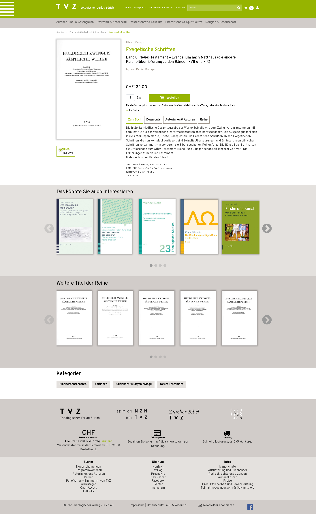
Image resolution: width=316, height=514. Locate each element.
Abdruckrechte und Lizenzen (227, 474)
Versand (107, 441)
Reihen (88, 477)
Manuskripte (227, 467)
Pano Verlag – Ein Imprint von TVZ (88, 481)
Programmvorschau (89, 470)
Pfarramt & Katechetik (112, 22)
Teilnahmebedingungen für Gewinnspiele (227, 488)
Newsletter (158, 477)
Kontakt (180, 7)
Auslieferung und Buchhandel (227, 470)
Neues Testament (171, 384)
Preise (227, 481)
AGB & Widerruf (176, 505)
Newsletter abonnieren (218, 505)
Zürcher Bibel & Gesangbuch (75, 22)
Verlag (158, 470)
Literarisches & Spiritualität (183, 22)
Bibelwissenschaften (72, 384)
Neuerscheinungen (88, 467)
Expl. (140, 98)
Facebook (158, 481)
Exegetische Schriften (119, 32)
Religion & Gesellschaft (220, 22)
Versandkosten (227, 477)
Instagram (158, 488)
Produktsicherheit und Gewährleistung (227, 484)
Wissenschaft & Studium (146, 22)
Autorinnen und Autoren (88, 474)
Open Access (88, 488)
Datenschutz (155, 505)
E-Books (88, 491)
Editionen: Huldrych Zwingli (134, 384)
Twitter (158, 484)
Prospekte (140, 7)
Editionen (101, 384)
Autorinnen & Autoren (161, 7)
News (128, 7)
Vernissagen (88, 484)
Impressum (137, 505)
